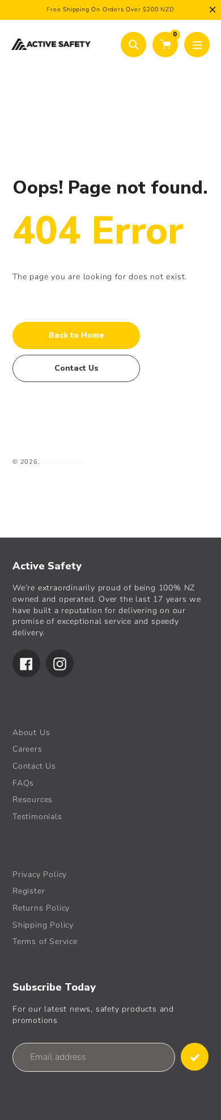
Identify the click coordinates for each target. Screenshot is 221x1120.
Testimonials (37, 816)
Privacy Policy (39, 874)
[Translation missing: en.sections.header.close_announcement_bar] (212, 9)
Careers (27, 749)
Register (28, 891)
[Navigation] (197, 44)
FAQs (23, 783)
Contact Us (34, 766)
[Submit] (195, 1057)
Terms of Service (45, 941)
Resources (32, 799)
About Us (31, 732)
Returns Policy (41, 908)
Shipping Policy (43, 925)
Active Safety (63, 462)
